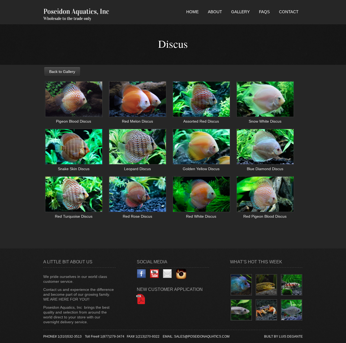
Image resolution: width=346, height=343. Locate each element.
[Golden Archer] (291, 285)
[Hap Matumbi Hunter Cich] (241, 310)
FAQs (264, 12)
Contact (288, 12)
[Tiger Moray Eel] (266, 285)
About (215, 12)
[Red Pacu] (291, 310)
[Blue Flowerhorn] (241, 285)
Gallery (240, 12)
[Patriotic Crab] (266, 310)
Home (192, 12)
